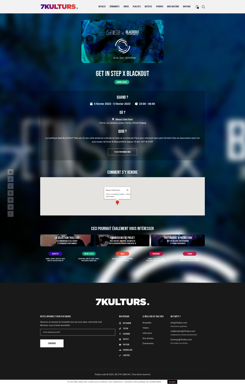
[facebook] (11, 186)
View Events (110, 196)
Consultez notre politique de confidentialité (142, 382)
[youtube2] (11, 200)
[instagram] (11, 172)
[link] (11, 214)
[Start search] (203, 7)
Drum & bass (122, 82)
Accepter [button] (172, 382)
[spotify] (11, 193)
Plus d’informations (122, 152)
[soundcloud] (11, 207)
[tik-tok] (11, 179)
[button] (117, 202)
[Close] (127, 190)
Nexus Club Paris (124, 119)
